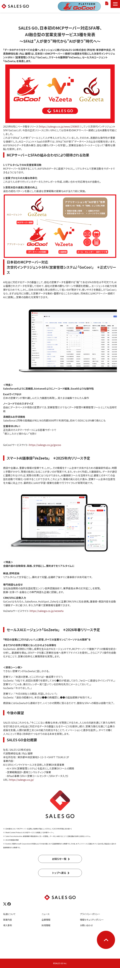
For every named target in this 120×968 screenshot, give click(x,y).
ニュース (46, 914)
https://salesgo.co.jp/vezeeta (46, 611)
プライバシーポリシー (90, 914)
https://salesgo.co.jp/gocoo (45, 445)
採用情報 (46, 925)
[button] (115, 4)
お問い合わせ (86, 925)
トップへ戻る (59, 873)
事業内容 (7, 919)
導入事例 (7, 925)
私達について (9, 914)
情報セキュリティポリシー (92, 919)
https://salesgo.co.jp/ (21, 780)
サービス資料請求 (107, 3)
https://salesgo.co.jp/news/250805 (59, 126)
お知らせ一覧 (59, 859)
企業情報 (46, 919)
